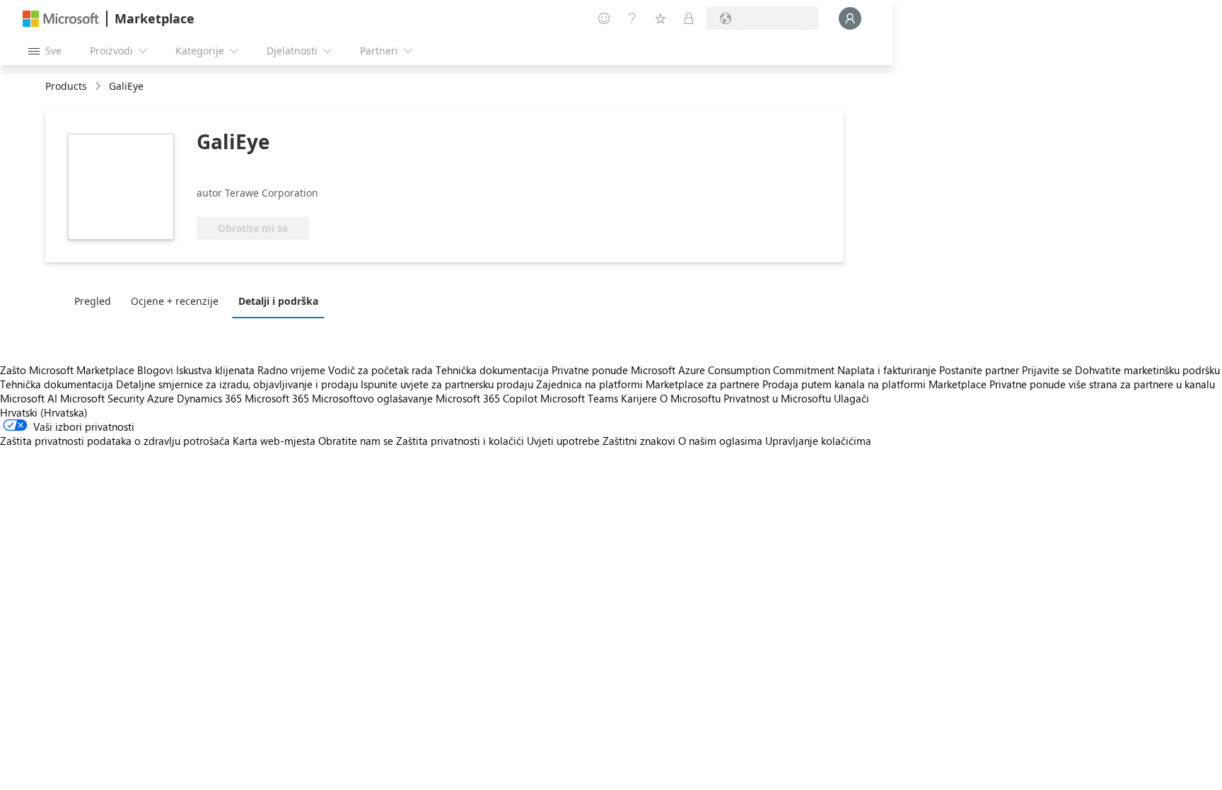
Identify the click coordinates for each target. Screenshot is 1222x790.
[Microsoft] (61, 19)
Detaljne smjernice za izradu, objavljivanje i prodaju (237, 384)
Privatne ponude (590, 370)
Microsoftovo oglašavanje (372, 398)
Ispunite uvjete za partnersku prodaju (447, 384)
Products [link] (66, 86)
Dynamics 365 (209, 398)
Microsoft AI (28, 398)
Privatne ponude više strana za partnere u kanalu (1102, 384)
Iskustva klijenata (215, 370)
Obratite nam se (355, 441)
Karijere (639, 398)
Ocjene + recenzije (175, 301)
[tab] (96, 300)
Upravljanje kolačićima (818, 441)
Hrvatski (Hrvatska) (44, 412)
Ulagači (851, 398)
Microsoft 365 (277, 398)
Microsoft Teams (579, 398)
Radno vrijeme (291, 370)
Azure (160, 398)
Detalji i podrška (278, 301)
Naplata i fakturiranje (886, 370)
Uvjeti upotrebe (563, 441)
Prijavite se (1047, 370)
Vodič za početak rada (380, 370)
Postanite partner (979, 370)
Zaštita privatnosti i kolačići (460, 441)
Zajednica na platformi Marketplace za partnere (648, 384)
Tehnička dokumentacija (492, 370)
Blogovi (155, 370)
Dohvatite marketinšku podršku (1147, 370)
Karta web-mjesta (274, 441)
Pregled (92, 301)
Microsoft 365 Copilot (486, 398)
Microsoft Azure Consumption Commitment (734, 370)
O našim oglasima (720, 441)
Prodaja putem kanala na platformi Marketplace (874, 384)
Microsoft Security (102, 398)
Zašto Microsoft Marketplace (67, 370)
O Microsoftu (690, 398)
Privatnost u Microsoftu (777, 398)
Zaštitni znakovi (639, 441)
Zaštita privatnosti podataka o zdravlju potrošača (115, 441)
